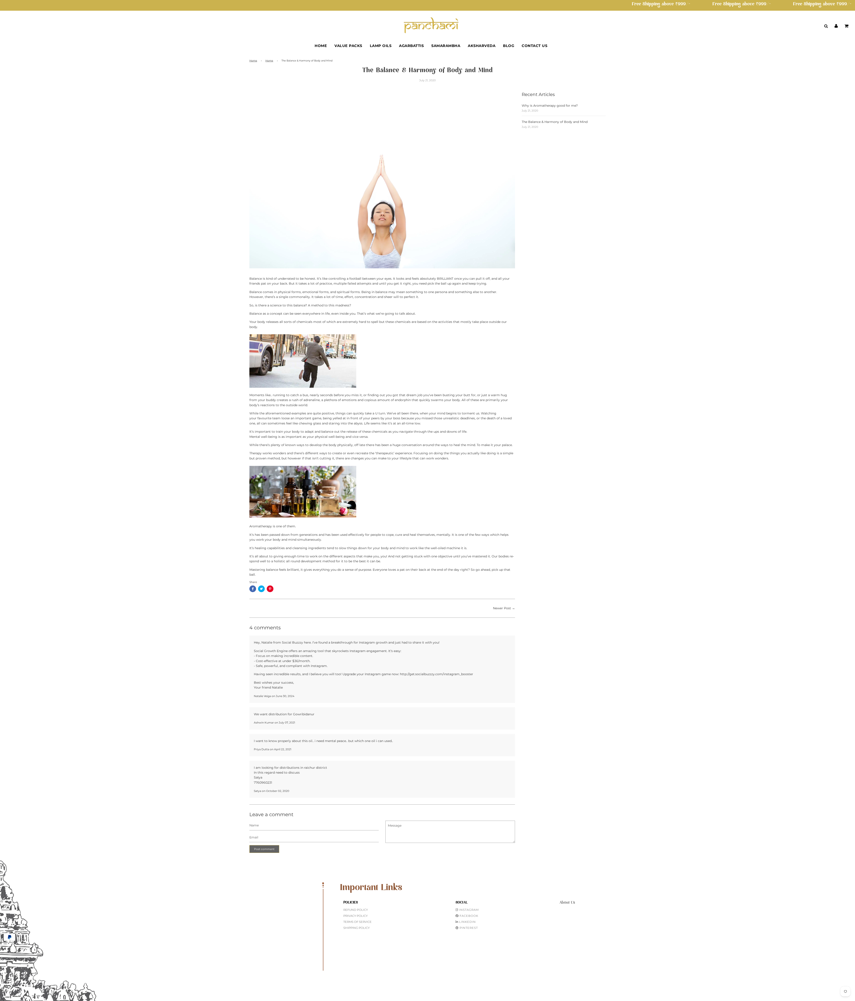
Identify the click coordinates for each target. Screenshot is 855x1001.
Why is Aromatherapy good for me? (550, 106)
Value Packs (348, 46)
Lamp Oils (381, 46)
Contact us (534, 46)
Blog (508, 46)
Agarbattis (411, 46)
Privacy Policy (355, 915)
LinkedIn (467, 922)
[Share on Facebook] (252, 588)
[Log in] (836, 26)
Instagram (468, 909)
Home (321, 46)
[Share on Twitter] (261, 588)
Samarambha (445, 46)
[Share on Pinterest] (270, 588)
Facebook (468, 915)
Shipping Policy (356, 928)
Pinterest (468, 928)
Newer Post (502, 608)
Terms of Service (357, 922)
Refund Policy (355, 909)
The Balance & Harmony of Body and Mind (555, 122)
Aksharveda (481, 46)
